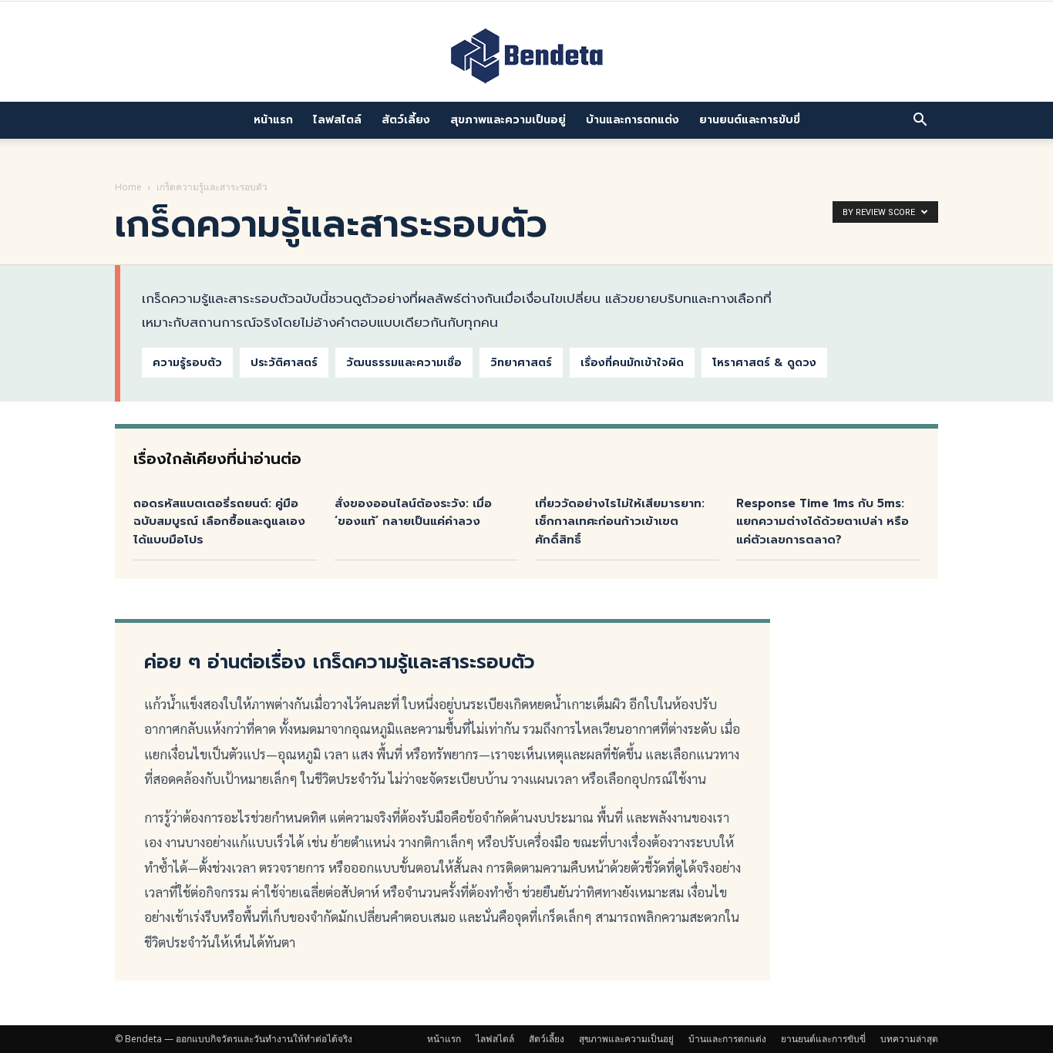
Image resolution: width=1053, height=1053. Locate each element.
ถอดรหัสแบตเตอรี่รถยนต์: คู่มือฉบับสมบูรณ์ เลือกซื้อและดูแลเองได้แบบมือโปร (219, 521)
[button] (919, 121)
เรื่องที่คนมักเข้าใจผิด (632, 363)
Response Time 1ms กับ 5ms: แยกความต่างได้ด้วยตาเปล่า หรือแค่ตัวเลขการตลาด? (822, 521)
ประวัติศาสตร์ (284, 363)
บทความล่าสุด (909, 1038)
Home (128, 186)
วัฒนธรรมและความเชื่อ (404, 363)
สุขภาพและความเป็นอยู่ (508, 120)
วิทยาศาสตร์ (521, 363)
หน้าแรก (273, 120)
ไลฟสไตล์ (337, 120)
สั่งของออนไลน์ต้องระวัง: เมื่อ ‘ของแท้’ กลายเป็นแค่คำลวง (413, 512)
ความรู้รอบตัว (187, 363)
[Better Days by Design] (526, 54)
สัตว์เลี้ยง (406, 120)
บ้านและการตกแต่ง (632, 120)
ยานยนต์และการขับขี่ (749, 120)
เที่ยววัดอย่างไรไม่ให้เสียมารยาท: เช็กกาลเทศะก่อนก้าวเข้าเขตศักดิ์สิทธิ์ (620, 521)
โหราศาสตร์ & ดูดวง (764, 363)
